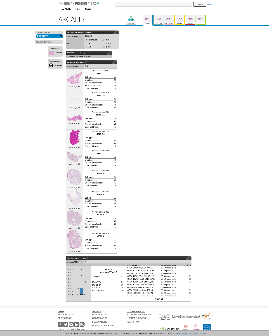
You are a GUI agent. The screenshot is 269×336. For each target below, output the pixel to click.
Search (200, 4)
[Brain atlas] (179, 16)
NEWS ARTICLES (66, 314)
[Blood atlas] (190, 16)
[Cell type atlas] (158, 16)
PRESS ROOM (65, 318)
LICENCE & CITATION (137, 318)
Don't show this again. (197, 333)
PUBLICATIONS (99, 322)
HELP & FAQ (133, 322)
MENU (68, 8)
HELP (78, 8)
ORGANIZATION (99, 318)
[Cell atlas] (201, 16)
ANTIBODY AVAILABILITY (139, 314)
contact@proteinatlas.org (71, 329)
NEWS (88, 8)
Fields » (210, 4)
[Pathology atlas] (169, 16)
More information (179, 333)
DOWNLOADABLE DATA (103, 325)
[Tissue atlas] (148, 16)
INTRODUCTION (99, 314)
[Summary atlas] (134, 16)
